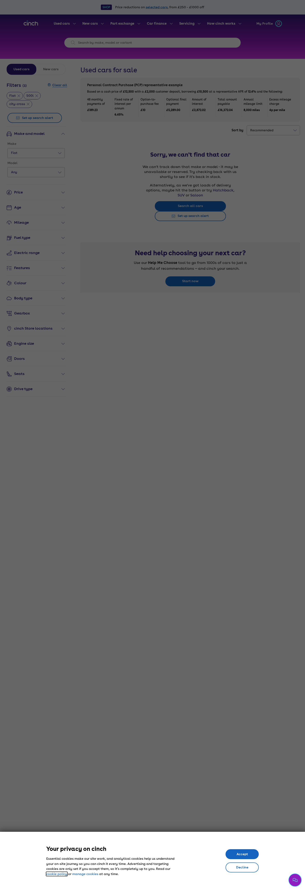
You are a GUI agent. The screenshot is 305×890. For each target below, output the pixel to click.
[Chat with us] (295, 880)
